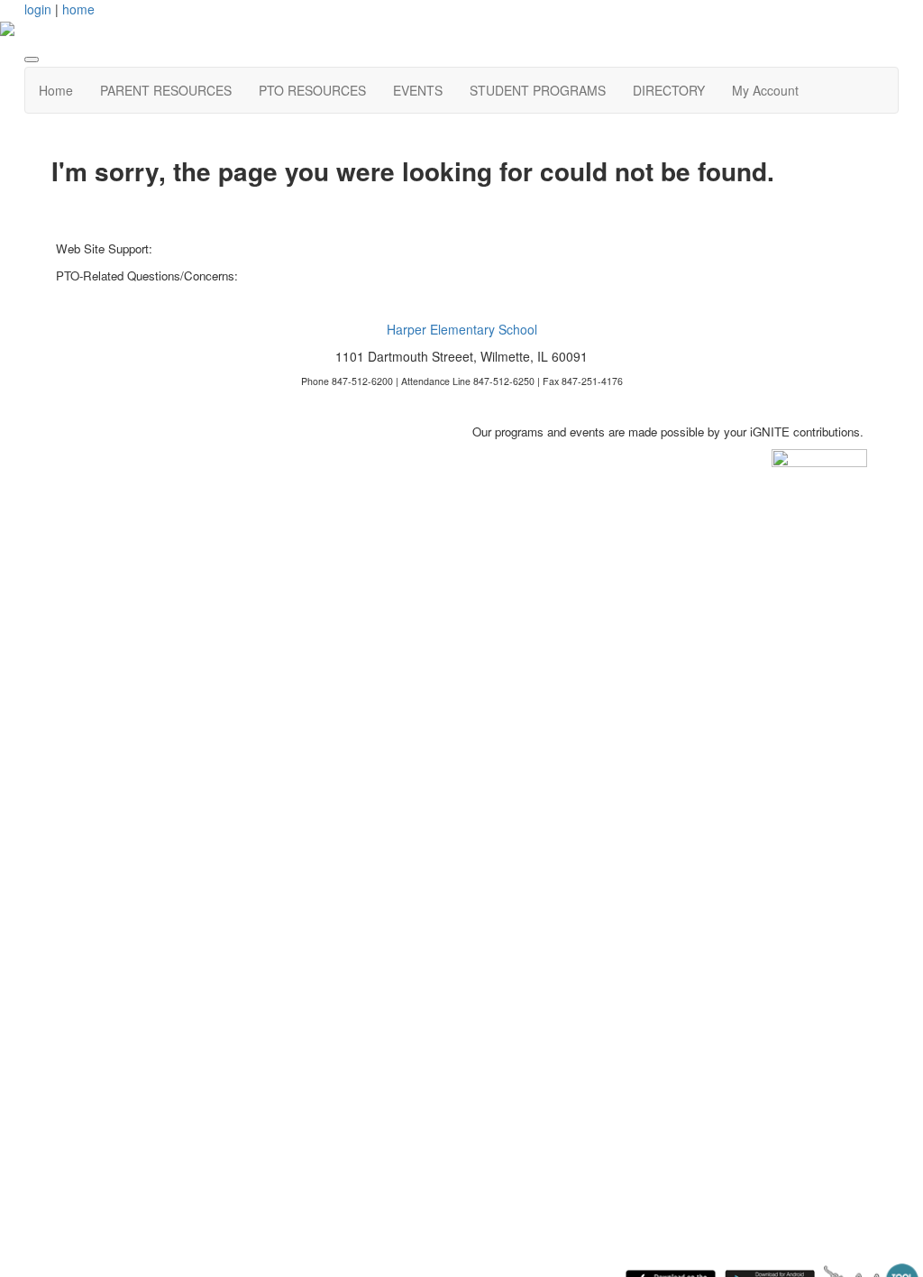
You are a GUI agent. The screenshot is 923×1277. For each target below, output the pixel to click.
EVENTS (418, 90)
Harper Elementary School (462, 329)
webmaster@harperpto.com (228, 248)
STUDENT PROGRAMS (538, 90)
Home (56, 90)
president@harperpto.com (309, 275)
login (37, 9)
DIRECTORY (669, 90)
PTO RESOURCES (312, 90)
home (78, 9)
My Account (765, 90)
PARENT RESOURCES (166, 90)
